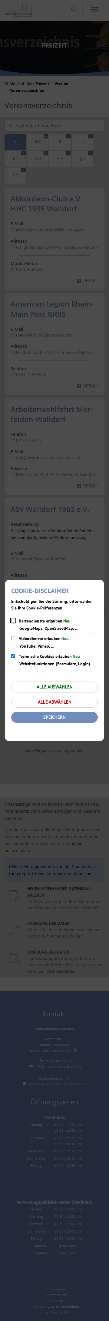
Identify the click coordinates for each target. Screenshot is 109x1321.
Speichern (54, 717)
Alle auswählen (55, 687)
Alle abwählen (54, 702)
